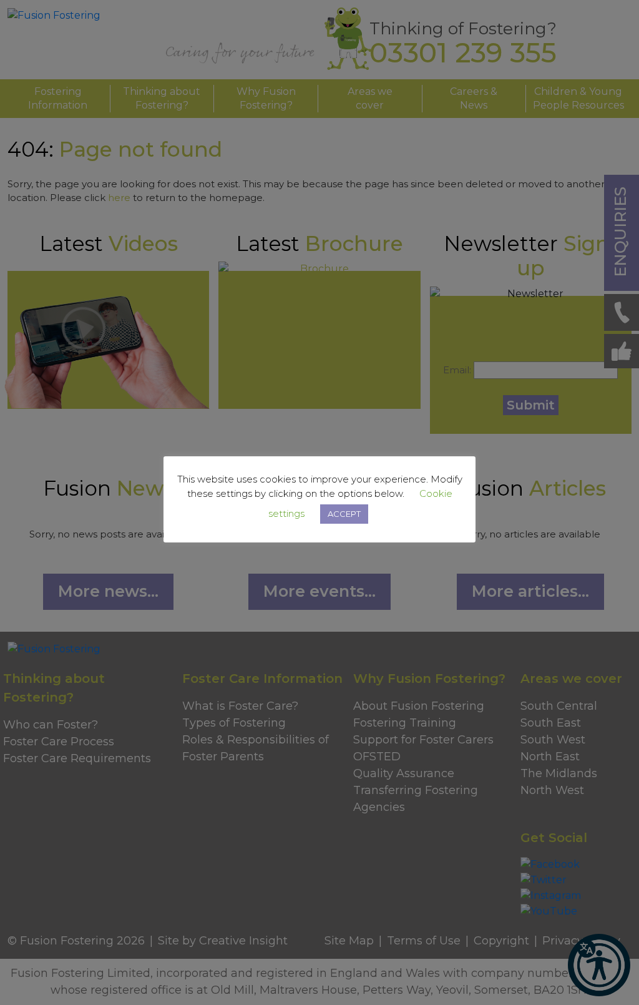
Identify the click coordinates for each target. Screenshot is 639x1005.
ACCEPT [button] (344, 514)
